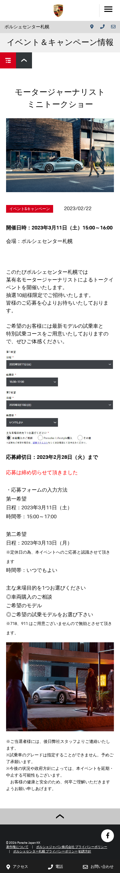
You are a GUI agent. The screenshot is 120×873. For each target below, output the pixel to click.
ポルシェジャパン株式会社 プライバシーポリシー (71, 846)
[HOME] (58, 10)
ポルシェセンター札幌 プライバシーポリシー (45, 851)
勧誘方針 (84, 851)
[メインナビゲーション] (109, 10)
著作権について (17, 846)
